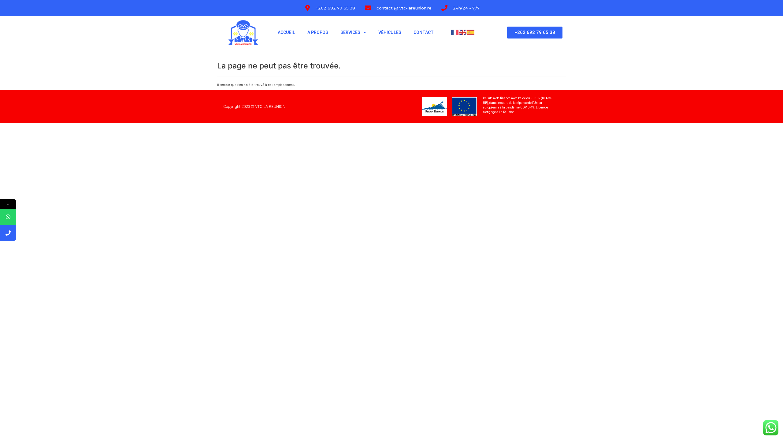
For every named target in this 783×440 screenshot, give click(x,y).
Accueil (286, 32)
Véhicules (389, 32)
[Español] (471, 32)
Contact (424, 32)
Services (350, 32)
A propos (317, 32)
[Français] (455, 32)
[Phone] (8, 233)
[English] (463, 32)
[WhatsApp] (8, 217)
